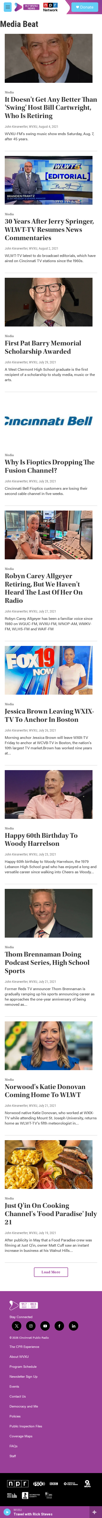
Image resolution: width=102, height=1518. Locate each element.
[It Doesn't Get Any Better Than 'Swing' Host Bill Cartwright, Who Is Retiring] (49, 58)
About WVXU (19, 1357)
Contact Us (17, 1396)
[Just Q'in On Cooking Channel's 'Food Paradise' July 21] (49, 1164)
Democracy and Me (23, 1406)
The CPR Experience (24, 1347)
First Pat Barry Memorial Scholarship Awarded (43, 347)
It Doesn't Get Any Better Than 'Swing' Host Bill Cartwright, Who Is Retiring (51, 107)
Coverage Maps (20, 1436)
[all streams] (95, 1512)
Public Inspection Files (25, 1426)
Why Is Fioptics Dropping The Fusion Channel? (50, 466)
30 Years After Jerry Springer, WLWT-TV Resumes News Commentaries (49, 229)
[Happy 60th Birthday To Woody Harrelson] (49, 794)
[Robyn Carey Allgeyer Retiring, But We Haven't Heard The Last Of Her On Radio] (49, 535)
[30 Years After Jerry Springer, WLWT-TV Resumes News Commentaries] (49, 180)
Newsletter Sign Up (23, 1376)
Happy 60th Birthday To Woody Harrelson (41, 839)
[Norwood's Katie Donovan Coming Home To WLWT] (49, 1045)
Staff (12, 1456)
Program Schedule (23, 1366)
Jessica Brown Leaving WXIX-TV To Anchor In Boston (49, 715)
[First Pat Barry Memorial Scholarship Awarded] (49, 302)
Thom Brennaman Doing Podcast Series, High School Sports (47, 962)
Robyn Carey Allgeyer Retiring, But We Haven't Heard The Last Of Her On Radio (44, 588)
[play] (7, 1512)
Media (9, 92)
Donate (86, 7)
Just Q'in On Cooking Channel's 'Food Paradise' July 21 (51, 1213)
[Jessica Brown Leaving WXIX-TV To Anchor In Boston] (49, 670)
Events (14, 1386)
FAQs (13, 1446)
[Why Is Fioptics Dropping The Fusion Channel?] (49, 421)
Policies (15, 1416)
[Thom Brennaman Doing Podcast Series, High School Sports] (49, 913)
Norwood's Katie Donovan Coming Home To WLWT (45, 1091)
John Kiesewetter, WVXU (21, 126)
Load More (51, 1272)
